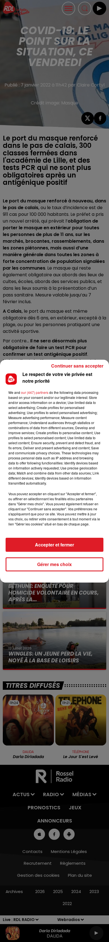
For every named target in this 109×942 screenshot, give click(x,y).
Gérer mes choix (54, 564)
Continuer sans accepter (77, 366)
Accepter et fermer (54, 544)
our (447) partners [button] (34, 392)
